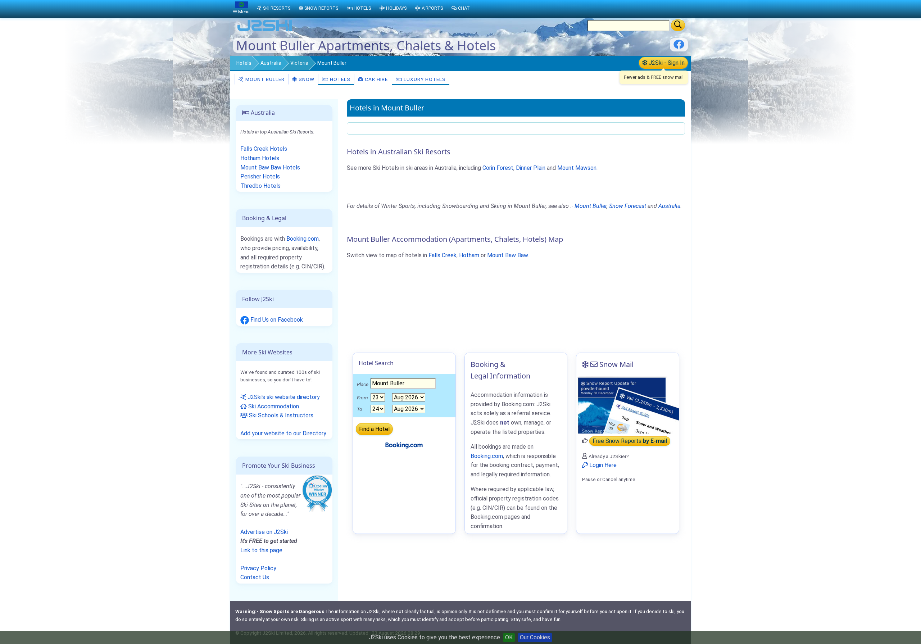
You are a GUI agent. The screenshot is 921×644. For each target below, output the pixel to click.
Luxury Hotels (424, 79)
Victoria (299, 63)
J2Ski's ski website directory (283, 397)
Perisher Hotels (260, 176)
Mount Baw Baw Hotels (270, 167)
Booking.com (302, 238)
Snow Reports (321, 8)
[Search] (678, 25)
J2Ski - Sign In (666, 62)
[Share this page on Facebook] (679, 47)
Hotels (243, 63)
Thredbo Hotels (260, 185)
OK (509, 637)
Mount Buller (264, 79)
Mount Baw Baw (507, 255)
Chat (464, 8)
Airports (432, 8)
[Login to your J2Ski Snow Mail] (627, 405)
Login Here (602, 465)
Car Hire (375, 79)
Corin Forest (497, 167)
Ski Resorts (276, 8)
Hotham (469, 255)
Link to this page (261, 550)
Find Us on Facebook (276, 319)
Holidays (396, 8)
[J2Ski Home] (265, 30)
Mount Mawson (576, 167)
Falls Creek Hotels (263, 148)
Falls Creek (442, 255)
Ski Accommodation (273, 406)
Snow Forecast (627, 206)
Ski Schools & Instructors (280, 415)
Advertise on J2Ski (264, 532)
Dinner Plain (530, 167)
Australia (270, 63)
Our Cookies (535, 637)
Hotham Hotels (259, 158)
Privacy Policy (258, 568)
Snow (305, 79)
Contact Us (254, 577)
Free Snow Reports (630, 440)
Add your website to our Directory (283, 433)
